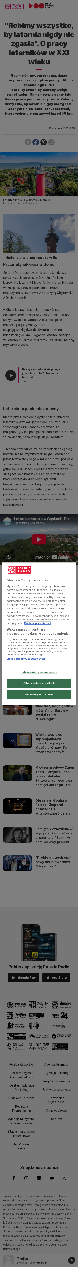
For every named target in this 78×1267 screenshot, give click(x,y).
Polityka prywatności (37, 623)
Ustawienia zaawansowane (39, 672)
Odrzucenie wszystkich (39, 683)
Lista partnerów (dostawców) (26, 658)
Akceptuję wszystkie (39, 694)
